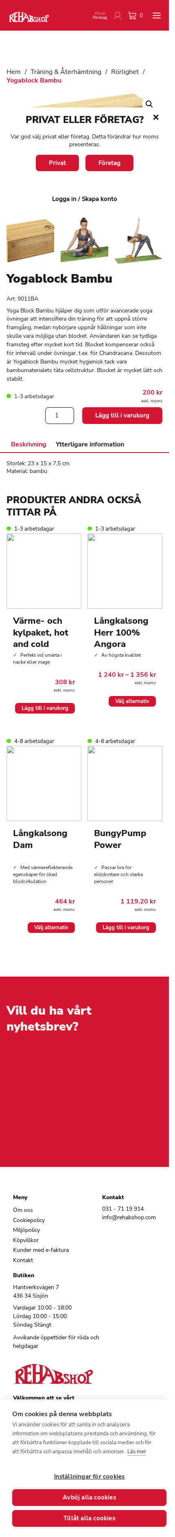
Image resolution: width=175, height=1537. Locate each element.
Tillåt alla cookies (89, 1518)
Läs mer (136, 1451)
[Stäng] (156, 117)
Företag (109, 163)
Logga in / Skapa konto (84, 199)
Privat (57, 163)
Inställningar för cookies (89, 1476)
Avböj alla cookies (89, 1497)
